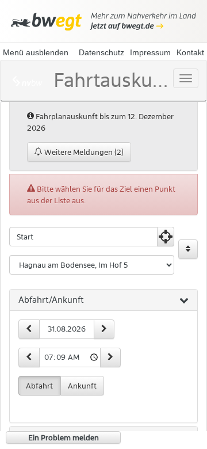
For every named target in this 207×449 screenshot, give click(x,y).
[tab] (103, 300)
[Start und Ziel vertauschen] (188, 249)
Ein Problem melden (63, 437)
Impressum (150, 52)
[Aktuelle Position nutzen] (165, 236)
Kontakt (190, 52)
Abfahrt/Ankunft (51, 300)
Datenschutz (101, 52)
